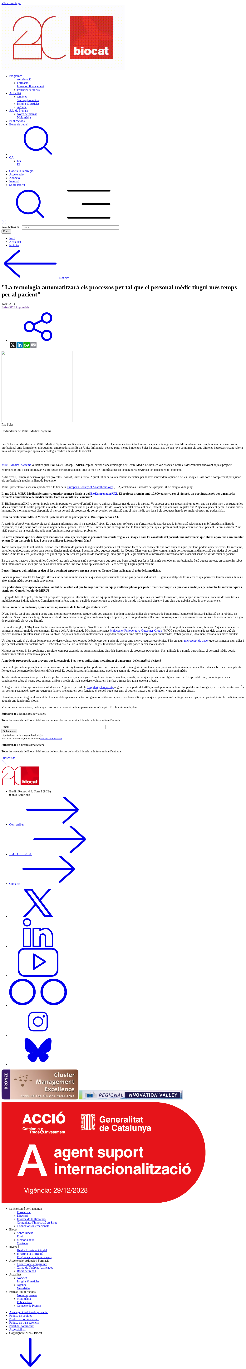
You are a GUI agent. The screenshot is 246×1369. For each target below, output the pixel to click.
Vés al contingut (11, 3)
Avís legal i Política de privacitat (28, 1312)
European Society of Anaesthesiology (90, 487)
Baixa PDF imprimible (15, 307)
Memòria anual (26, 1239)
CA (11, 157)
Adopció (14, 177)
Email (5, 727)
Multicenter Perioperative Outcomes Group (136, 630)
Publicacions (17, 121)
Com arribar (17, 824)
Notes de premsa (27, 114)
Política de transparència (24, 1322)
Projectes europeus (28, 89)
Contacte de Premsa (29, 1305)
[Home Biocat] (63, 69)
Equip (20, 1236)
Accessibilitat (17, 1329)
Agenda (22, 107)
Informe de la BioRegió (31, 1219)
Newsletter (23, 1288)
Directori (22, 1215)
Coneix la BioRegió (21, 171)
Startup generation (28, 100)
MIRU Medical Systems (16, 465)
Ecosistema (24, 1212)
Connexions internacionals (33, 1226)
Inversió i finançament (30, 86)
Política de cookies (20, 1315)
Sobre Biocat (17, 184)
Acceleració (24, 79)
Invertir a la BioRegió (30, 1253)
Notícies (22, 96)
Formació (22, 82)
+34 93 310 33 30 (20, 854)
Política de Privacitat (51, 738)
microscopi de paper (196, 640)
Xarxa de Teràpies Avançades (35, 1267)
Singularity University (100, 687)
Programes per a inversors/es (34, 1257)
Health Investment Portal (32, 1250)
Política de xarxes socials (24, 1319)
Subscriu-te (8, 758)
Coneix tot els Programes (32, 1264)
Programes (15, 76)
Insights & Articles (28, 103)
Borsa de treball (18, 124)
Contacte (15, 883)
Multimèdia (24, 117)
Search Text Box (12, 227)
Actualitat (15, 93)
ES (19, 164)
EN (19, 161)
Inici (12, 238)
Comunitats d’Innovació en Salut (37, 1222)
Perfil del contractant (21, 1326)
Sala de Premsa (18, 110)
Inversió (14, 181)
